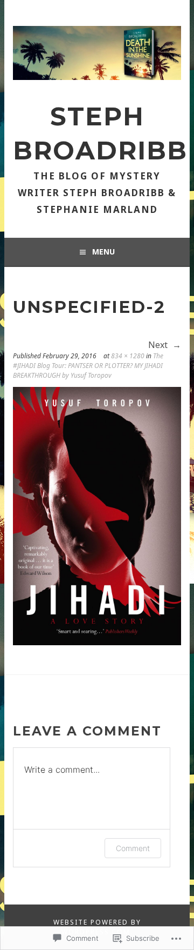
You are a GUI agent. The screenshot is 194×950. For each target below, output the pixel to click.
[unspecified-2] (97, 642)
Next (159, 345)
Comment (133, 848)
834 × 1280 (127, 355)
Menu (103, 251)
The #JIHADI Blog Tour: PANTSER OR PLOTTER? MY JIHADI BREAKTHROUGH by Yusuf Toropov (88, 365)
